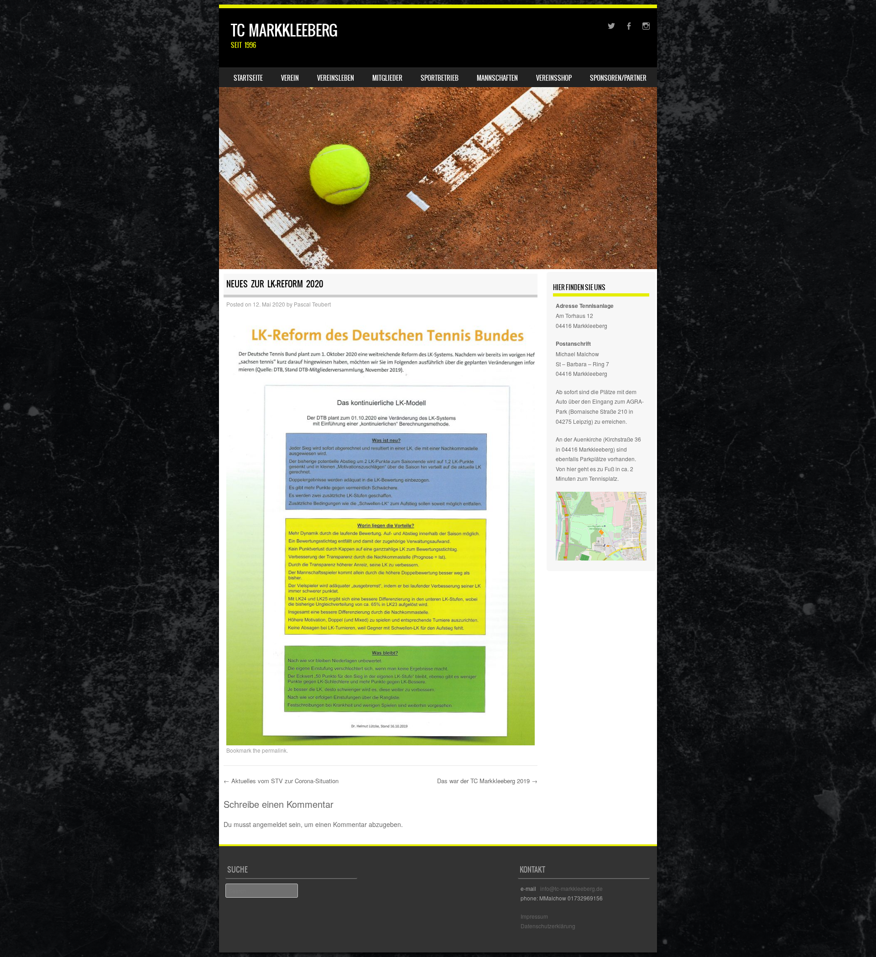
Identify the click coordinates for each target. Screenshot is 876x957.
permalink (274, 750)
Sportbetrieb (440, 78)
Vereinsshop (554, 78)
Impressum (534, 916)
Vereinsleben (335, 78)
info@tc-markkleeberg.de (571, 888)
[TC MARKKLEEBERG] (438, 138)
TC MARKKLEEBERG (284, 30)
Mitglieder (387, 78)
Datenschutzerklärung (548, 926)
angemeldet (270, 824)
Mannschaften (497, 78)
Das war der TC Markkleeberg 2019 (487, 780)
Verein (290, 78)
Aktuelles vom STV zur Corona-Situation (281, 780)
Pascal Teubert (312, 304)
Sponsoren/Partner (618, 78)
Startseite (248, 78)
